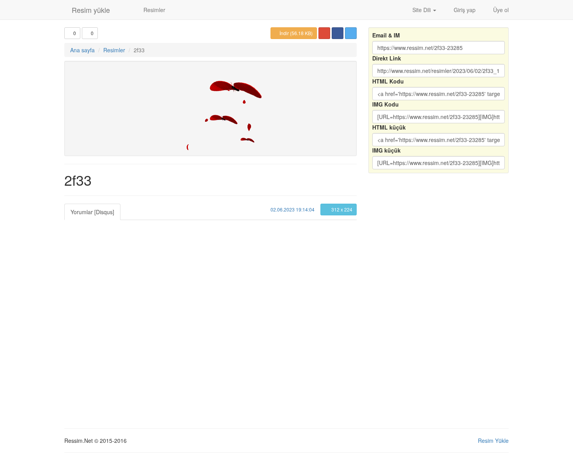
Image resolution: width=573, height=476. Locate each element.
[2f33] (210, 108)
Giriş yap (464, 10)
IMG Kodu (385, 104)
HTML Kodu (388, 81)
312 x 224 (341, 209)
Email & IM (386, 35)
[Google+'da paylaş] (324, 33)
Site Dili (421, 10)
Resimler (153, 10)
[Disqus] (210, 317)
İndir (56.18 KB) (295, 33)
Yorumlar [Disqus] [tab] (92, 212)
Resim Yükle (493, 440)
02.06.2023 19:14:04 (292, 209)
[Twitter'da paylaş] (351, 33)
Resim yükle (90, 10)
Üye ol (500, 10)
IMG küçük (386, 150)
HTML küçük (389, 127)
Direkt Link (386, 58)
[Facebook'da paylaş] (337, 33)
